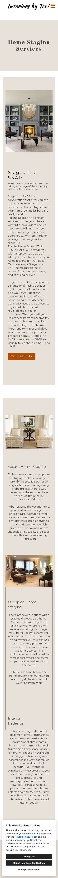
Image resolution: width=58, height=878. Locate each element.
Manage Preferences (29, 869)
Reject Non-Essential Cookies (29, 863)
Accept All (29, 856)
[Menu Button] (53, 6)
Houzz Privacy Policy (26, 837)
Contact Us (22, 356)
